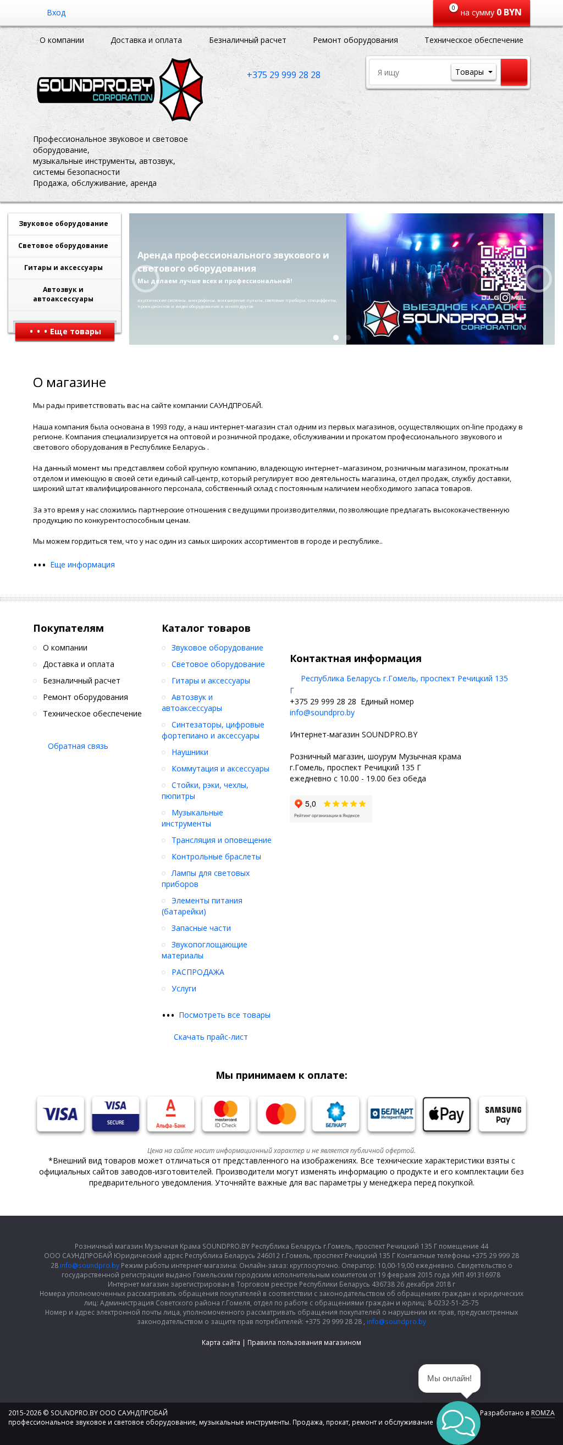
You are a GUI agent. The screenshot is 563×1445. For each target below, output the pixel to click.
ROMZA (543, 1413)
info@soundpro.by (322, 712)
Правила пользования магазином (304, 1342)
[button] (459, 1423)
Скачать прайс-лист (211, 1037)
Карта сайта (221, 1342)
